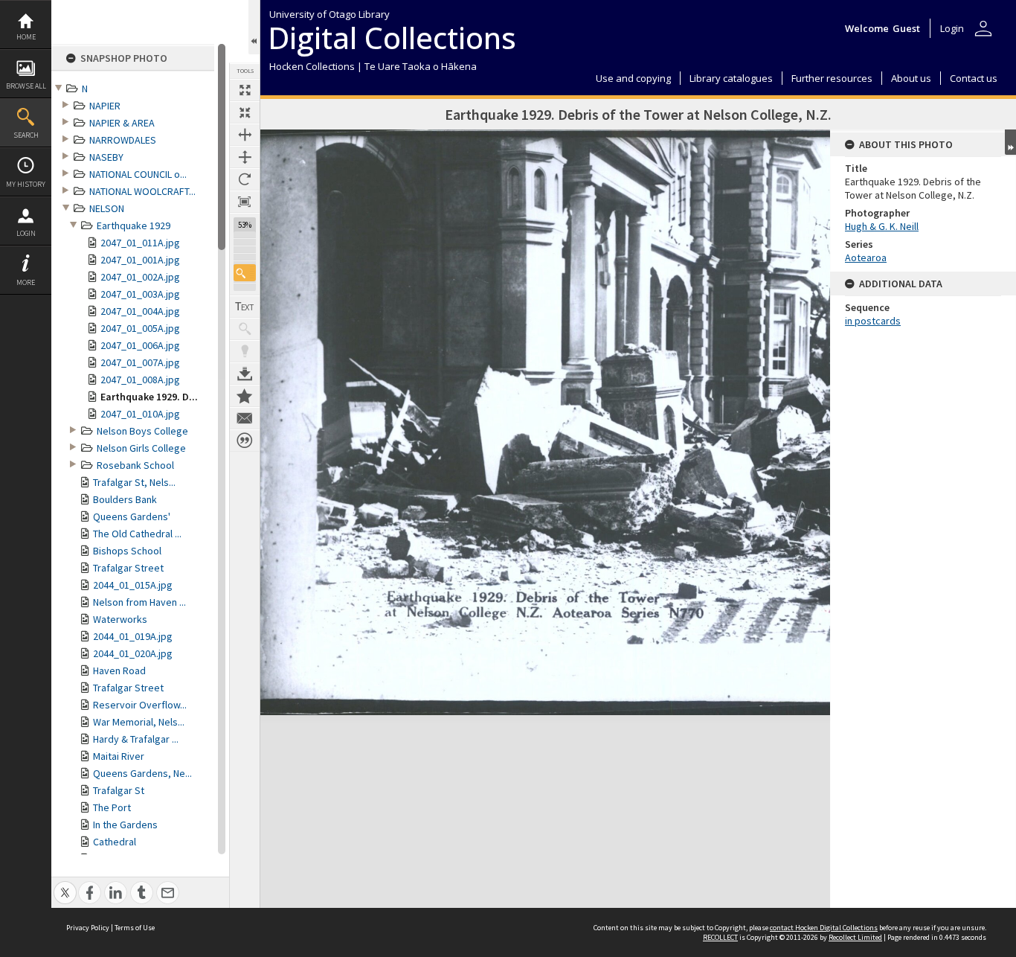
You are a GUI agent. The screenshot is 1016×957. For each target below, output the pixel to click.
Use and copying (633, 78)
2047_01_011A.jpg (140, 242)
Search (26, 135)
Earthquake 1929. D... (149, 396)
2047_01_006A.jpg (140, 345)
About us (911, 78)
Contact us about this (245, 418)
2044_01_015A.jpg (133, 585)
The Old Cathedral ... (137, 533)
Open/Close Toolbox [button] (254, 27)
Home (26, 37)
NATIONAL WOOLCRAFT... (142, 191)
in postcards (873, 320)
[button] (245, 272)
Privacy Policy (87, 927)
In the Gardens (125, 824)
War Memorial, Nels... (138, 722)
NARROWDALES (122, 140)
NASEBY (106, 157)
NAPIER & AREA (122, 122)
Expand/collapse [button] (1010, 142)
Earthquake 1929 (133, 225)
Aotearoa (866, 257)
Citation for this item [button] (245, 440)
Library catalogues (731, 78)
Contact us (973, 78)
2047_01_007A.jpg (140, 362)
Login (26, 233)
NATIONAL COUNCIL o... (138, 174)
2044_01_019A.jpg (133, 636)
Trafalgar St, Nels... (134, 482)
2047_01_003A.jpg (140, 294)
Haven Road (119, 670)
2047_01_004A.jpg (140, 311)
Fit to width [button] (245, 135)
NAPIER (104, 105)
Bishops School (127, 550)
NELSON (106, 208)
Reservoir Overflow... (140, 704)
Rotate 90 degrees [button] (245, 179)
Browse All (26, 86)
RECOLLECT (720, 937)
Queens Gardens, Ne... (142, 773)
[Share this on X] (65, 884)
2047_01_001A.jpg (140, 259)
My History (25, 184)
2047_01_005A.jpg (140, 328)
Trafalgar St (118, 790)
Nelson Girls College (141, 448)
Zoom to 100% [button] (245, 202)
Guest (906, 28)
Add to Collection (245, 396)
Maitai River (118, 756)
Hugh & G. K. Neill (882, 226)
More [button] (25, 282)
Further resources (831, 78)
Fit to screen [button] (245, 112)
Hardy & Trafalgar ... (136, 739)
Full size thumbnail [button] (245, 90)
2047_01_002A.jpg (140, 277)
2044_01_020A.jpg (133, 653)
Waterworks (120, 619)
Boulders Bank (125, 499)
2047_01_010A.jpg (140, 413)
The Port (112, 807)
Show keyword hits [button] (245, 329)
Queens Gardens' (131, 516)
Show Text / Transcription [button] (245, 306)
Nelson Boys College (142, 431)
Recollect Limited (855, 937)
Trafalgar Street (128, 567)
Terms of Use (135, 927)
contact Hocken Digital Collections (824, 927)
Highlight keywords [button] (245, 351)
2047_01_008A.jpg (140, 379)
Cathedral (114, 841)
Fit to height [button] (245, 157)
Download (245, 373)
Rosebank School (135, 465)
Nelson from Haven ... (139, 602)
